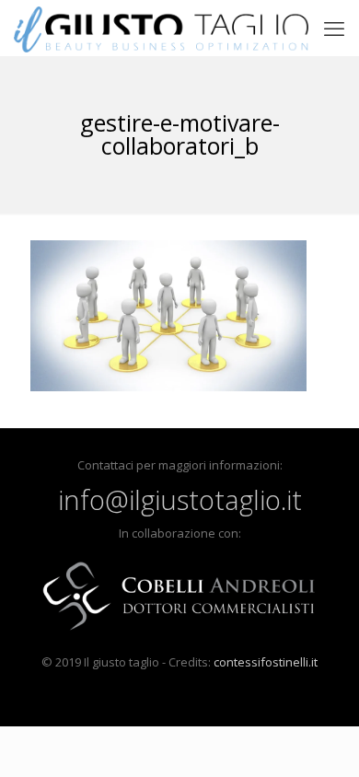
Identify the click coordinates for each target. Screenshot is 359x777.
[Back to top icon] (321, 739)
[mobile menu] (334, 27)
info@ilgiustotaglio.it (180, 499)
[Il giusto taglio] (161, 28)
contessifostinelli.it (266, 662)
